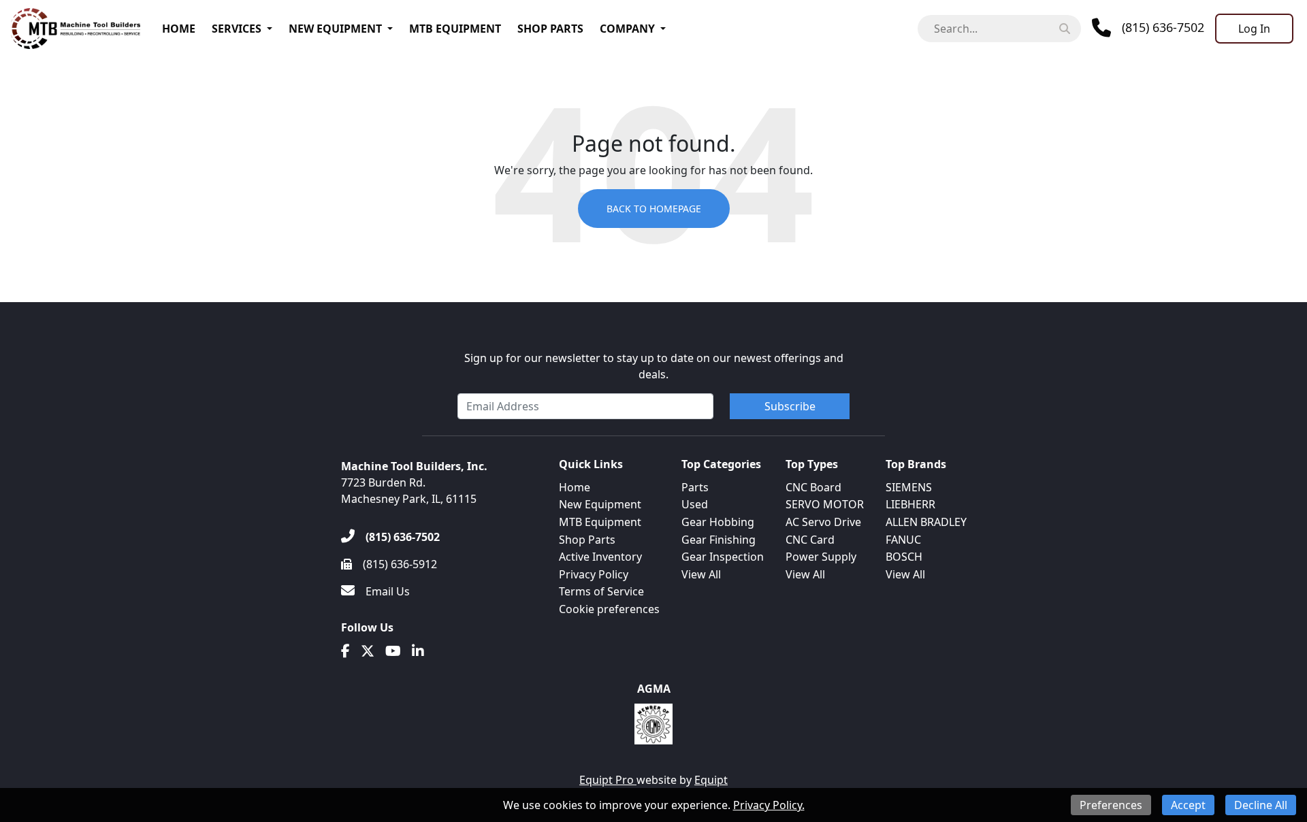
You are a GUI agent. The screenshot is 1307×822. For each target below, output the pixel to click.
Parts (695, 487)
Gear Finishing (718, 539)
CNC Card (810, 539)
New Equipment (335, 28)
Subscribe (790, 406)
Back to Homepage (654, 208)
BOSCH (904, 556)
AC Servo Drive (823, 521)
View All (701, 574)
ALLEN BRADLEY (926, 521)
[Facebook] (345, 651)
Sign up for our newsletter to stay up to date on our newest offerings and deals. (653, 366)
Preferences (1111, 805)
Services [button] (236, 28)
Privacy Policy (593, 574)
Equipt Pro (607, 779)
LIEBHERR (910, 504)
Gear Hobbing (717, 521)
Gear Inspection (722, 556)
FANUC (903, 539)
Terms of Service (601, 591)
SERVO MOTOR (825, 504)
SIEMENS (909, 487)
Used (694, 504)
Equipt (711, 779)
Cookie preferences (609, 609)
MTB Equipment (455, 28)
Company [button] (627, 28)
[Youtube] (393, 651)
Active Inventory (600, 556)
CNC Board (813, 487)
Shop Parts (550, 28)
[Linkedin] (418, 651)
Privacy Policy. (769, 805)
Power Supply (821, 556)
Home (178, 28)
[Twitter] (367, 651)
